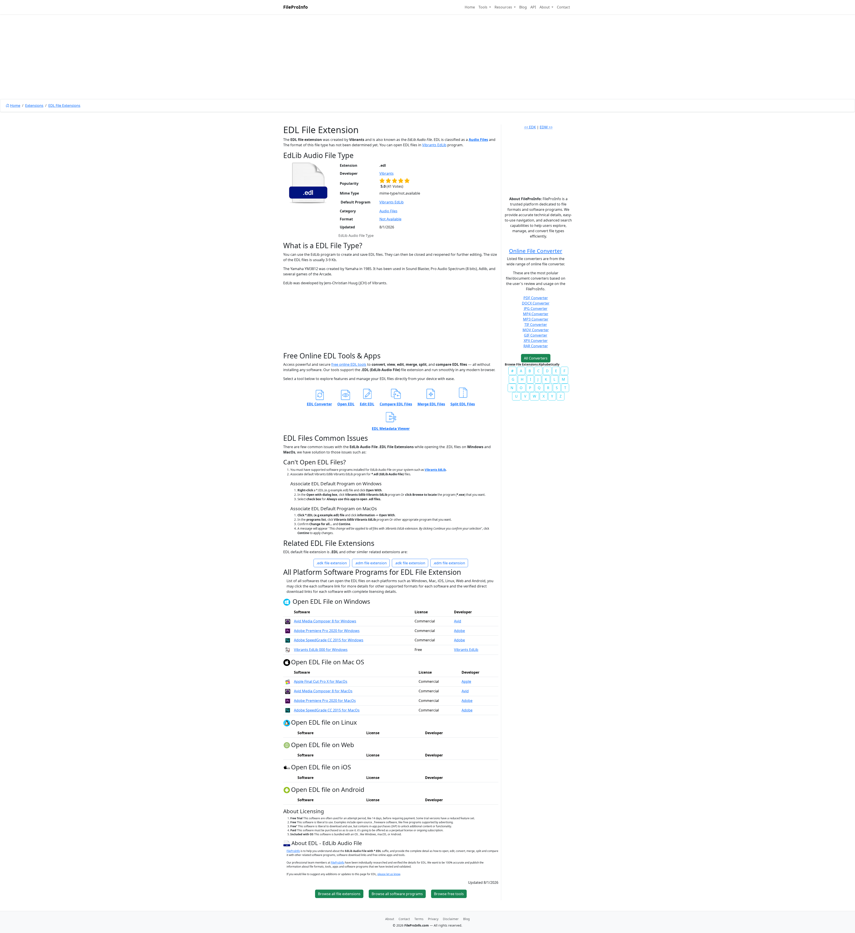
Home (470, 7)
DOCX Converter (536, 303)
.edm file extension (371, 563)
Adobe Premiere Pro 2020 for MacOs (325, 700)
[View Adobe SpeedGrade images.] (287, 640)
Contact (563, 7)
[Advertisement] (427, 67)
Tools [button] (483, 7)
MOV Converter (536, 329)
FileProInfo (295, 7)
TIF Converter (535, 324)
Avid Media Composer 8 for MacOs (323, 691)
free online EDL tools (348, 364)
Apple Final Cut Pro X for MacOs (320, 681)
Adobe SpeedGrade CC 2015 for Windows (328, 640)
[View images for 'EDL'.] (287, 843)
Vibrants (386, 173)
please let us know (388, 874)
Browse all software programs (397, 893)
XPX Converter (536, 340)
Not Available (390, 219)
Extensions (34, 105)
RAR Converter (535, 346)
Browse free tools (449, 893)
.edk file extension (331, 563)
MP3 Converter (535, 319)
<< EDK (530, 127)
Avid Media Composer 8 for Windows (325, 621)
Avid (457, 621)
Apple (466, 681)
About (389, 919)
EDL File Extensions (64, 105)
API (533, 7)
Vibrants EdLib (434, 144)
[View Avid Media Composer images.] (287, 621)
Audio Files (478, 139)
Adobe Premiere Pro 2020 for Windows (327, 630)
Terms (418, 919)
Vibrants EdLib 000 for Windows (321, 649)
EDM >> (546, 127)
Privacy (433, 919)
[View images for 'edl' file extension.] (308, 183)
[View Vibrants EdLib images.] (287, 649)
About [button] (545, 7)
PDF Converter (535, 297)
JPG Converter (536, 308)
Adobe (459, 630)
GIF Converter (535, 335)
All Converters (536, 358)
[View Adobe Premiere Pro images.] (287, 630)
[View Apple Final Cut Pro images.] (287, 681)
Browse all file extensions (339, 893)
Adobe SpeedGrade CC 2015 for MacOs (327, 710)
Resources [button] (504, 7)
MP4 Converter (535, 313)
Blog (523, 7)
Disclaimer (451, 919)
